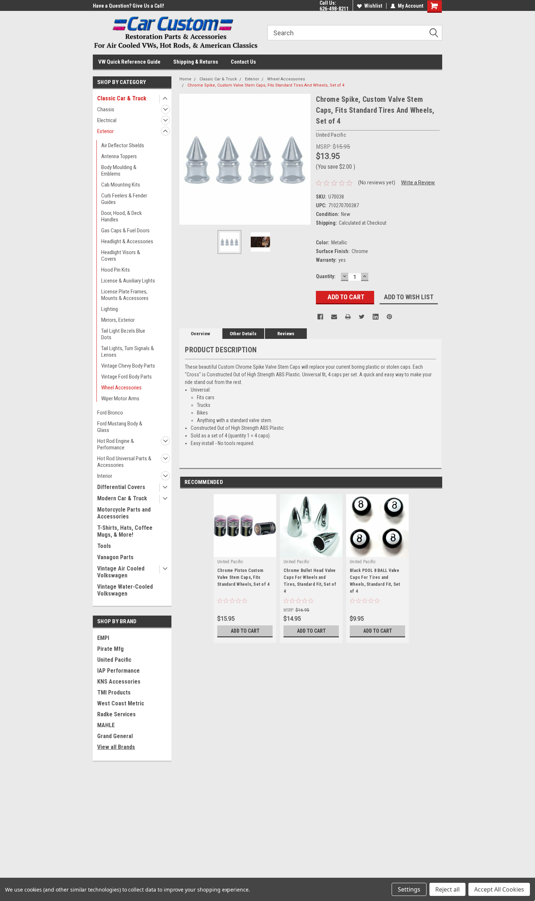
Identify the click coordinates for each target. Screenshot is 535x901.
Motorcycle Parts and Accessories (124, 513)
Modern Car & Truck (122, 498)
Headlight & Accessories (127, 241)
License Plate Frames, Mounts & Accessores (124, 294)
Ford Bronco (110, 412)
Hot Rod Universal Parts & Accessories (124, 461)
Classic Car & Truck (121, 98)
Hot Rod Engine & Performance (115, 444)
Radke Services (116, 714)
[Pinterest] (389, 317)
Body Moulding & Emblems (118, 170)
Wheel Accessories (121, 387)
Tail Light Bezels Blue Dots (123, 334)
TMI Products (114, 692)
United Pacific (114, 659)
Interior (104, 476)
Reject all (447, 889)
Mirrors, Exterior (118, 320)
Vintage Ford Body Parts (126, 376)
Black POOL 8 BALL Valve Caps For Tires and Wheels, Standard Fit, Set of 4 (375, 581)
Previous (186, 159)
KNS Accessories (118, 681)
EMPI (103, 637)
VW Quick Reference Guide (129, 62)
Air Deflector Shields (122, 145)
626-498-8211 (334, 9)
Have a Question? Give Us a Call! (128, 6)
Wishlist (373, 6)
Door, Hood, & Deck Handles (121, 216)
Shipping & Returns (195, 62)
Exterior (105, 131)
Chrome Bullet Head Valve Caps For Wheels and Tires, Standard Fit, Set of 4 (310, 581)
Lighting (109, 309)
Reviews (285, 333)
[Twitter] (362, 317)
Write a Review (418, 182)
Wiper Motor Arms (120, 398)
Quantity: (326, 276)
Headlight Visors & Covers (120, 255)
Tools (104, 545)
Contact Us (243, 62)
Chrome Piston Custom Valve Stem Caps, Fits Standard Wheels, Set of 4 (243, 577)
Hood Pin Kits (115, 270)
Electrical (106, 120)
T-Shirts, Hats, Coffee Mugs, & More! (124, 531)
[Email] (334, 317)
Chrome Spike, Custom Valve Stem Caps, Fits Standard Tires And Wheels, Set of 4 (265, 85)
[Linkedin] (376, 317)
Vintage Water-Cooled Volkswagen (125, 590)
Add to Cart (245, 631)
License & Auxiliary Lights (128, 280)
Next (303, 159)
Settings (409, 889)
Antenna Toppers (119, 156)
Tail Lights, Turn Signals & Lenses (127, 351)
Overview (200, 333)
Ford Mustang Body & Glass (119, 426)
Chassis (105, 109)
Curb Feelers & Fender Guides (124, 198)
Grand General (115, 736)
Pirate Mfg (110, 648)
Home (185, 79)
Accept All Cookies (499, 889)
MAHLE (106, 725)
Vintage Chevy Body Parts (128, 366)
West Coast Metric (120, 703)
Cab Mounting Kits (120, 184)
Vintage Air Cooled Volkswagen (120, 572)
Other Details (243, 333)
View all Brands (116, 747)
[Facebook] (320, 317)
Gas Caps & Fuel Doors (125, 230)
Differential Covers (121, 487)
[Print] (348, 317)
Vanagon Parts (115, 557)
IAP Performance (118, 670)
